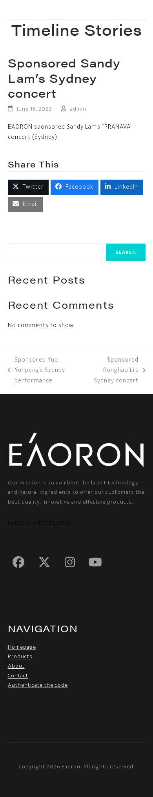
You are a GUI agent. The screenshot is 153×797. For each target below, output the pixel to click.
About (16, 666)
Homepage (22, 647)
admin (78, 109)
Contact (18, 676)
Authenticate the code (38, 685)
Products (20, 656)
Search (125, 252)
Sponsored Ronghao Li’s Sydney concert (112, 370)
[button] (141, 10)
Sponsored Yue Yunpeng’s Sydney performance (37, 370)
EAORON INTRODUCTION (40, 523)
